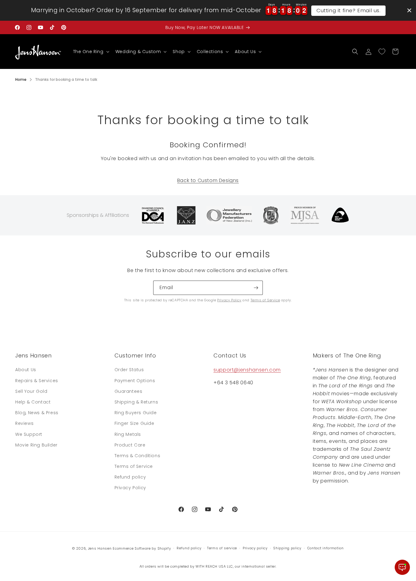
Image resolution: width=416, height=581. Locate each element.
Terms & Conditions (137, 456)
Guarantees (129, 391)
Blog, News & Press (36, 413)
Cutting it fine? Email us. (348, 10)
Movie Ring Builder (36, 445)
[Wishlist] (382, 51)
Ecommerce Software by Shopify (142, 548)
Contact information (325, 548)
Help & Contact (33, 402)
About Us (25, 370)
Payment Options (135, 381)
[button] (90, 51)
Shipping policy (287, 548)
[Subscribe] (256, 288)
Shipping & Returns (136, 402)
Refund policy (130, 477)
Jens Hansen (100, 548)
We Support (28, 434)
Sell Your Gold (31, 391)
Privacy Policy (229, 300)
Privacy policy (255, 548)
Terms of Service (265, 300)
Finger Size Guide (134, 423)
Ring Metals (128, 434)
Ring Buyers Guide (136, 413)
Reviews (24, 423)
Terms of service (222, 548)
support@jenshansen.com (247, 369)
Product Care (130, 445)
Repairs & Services (36, 381)
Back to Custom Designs (208, 180)
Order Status (129, 370)
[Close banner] (409, 10)
